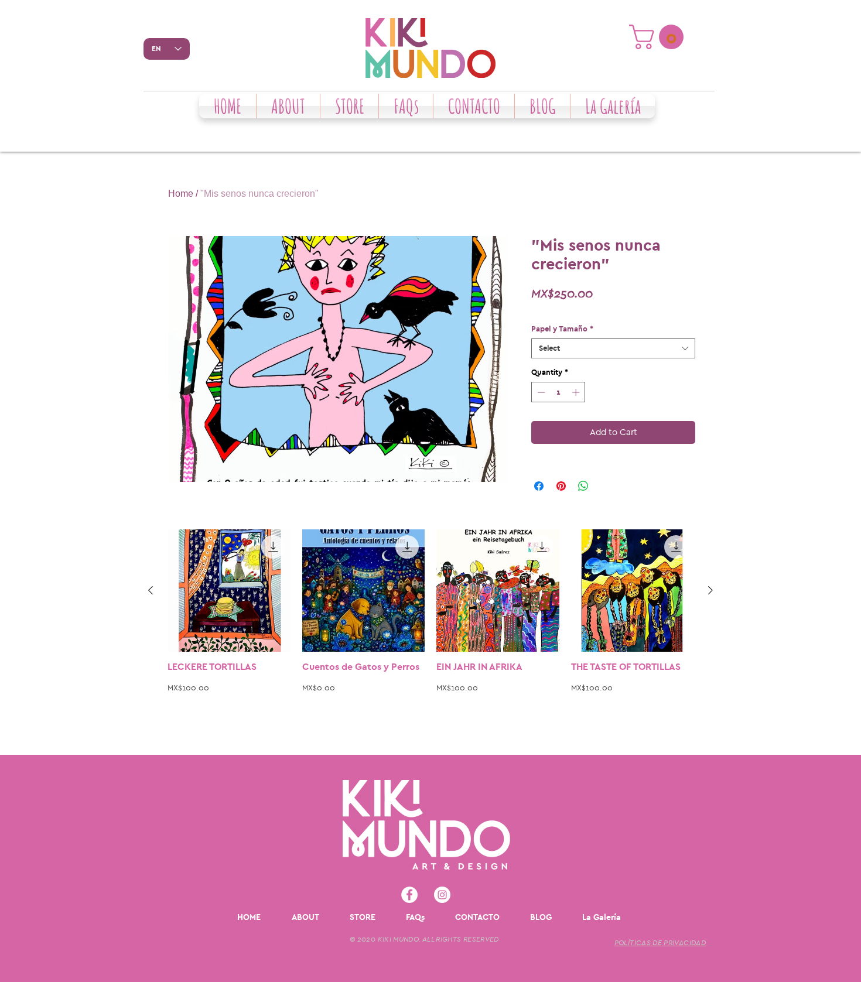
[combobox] (613, 348)
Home (180, 194)
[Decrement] (540, 392)
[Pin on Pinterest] (561, 486)
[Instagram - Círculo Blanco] (442, 895)
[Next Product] (710, 590)
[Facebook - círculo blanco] (409, 895)
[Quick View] (229, 590)
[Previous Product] (151, 590)
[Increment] (577, 392)
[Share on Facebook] (539, 486)
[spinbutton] (558, 392)
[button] (659, 37)
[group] (431, 637)
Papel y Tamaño (562, 328)
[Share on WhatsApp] (583, 486)
